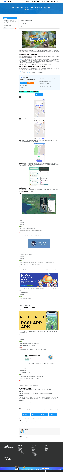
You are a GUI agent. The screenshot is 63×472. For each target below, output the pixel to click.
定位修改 (36, 9)
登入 (23, 437)
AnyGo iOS (19, 449)
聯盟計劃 (46, 449)
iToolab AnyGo (21, 59)
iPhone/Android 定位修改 (35, 1)
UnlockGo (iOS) (20, 450)
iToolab (7, 446)
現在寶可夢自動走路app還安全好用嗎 (26, 20)
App (48, 1)
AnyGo (19, 447)
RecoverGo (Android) (21, 453)
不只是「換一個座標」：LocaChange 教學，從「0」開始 (28, 422)
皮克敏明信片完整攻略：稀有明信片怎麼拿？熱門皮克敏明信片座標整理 (31, 425)
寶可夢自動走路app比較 (24, 23)
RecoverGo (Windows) (21, 454)
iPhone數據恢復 (34, 453)
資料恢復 (27, 1)
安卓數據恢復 (33, 452)
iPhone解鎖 (43, 1)
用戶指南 (33, 450)
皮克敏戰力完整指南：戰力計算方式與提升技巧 (27, 423)
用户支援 (52, 1)
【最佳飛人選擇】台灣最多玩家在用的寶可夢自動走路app (30, 22)
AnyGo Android (20, 448)
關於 (45, 447)
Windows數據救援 (34, 455)
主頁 (20, 418)
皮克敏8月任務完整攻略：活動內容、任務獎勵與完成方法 (28, 424)
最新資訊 (33, 447)
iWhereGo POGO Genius (29, 72)
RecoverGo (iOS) (20, 451)
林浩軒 (27, 9)
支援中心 (46, 450)
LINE (32, 451)
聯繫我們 (46, 448)
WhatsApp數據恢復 (34, 454)
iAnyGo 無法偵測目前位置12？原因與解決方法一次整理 (28, 421)
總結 (21, 26)
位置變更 (33, 448)
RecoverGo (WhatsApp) (21, 452)
